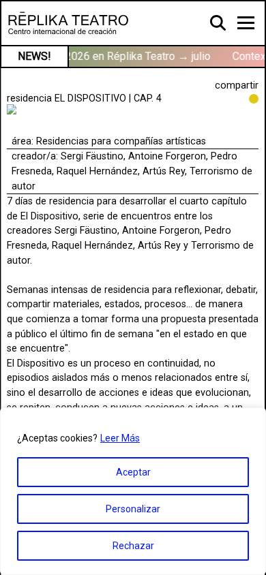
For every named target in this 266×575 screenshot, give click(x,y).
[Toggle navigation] (245, 22)
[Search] (218, 22)
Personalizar (133, 508)
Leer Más (120, 438)
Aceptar (133, 472)
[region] (133, 491)
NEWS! (34, 56)
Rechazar (133, 545)
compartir (236, 85)
